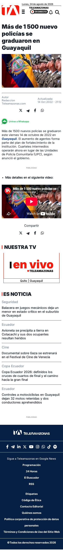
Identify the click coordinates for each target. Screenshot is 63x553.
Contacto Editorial (31, 506)
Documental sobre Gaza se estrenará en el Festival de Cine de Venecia (29, 355)
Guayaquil (9, 139)
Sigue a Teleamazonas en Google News (31, 458)
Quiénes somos (31, 512)
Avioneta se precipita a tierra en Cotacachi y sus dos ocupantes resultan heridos (25, 334)
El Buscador (31, 477)
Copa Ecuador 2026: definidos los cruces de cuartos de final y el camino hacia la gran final (30, 376)
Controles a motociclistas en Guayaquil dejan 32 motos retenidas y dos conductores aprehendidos (30, 398)
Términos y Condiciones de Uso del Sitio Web (32, 531)
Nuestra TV (19, 247)
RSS (31, 484)
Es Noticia (17, 294)
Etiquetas (32, 493)
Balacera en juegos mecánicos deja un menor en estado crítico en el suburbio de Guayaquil (30, 311)
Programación (32, 465)
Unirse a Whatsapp (19, 121)
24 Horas (31, 471)
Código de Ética (31, 500)
